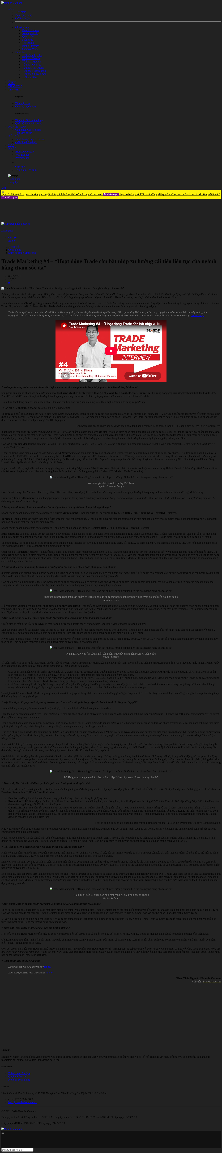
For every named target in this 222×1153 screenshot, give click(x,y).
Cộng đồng (14, 249)
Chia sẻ (12, 237)
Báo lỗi (12, 240)
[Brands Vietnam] (11, 2)
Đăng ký (13, 182)
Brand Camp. (197, 315)
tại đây (47, 966)
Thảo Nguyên (7, 231)
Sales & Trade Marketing (22, 252)
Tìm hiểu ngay (111, 194)
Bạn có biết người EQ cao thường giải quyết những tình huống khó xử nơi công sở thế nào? (59, 194)
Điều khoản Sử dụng (19, 1073)
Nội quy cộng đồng (19, 1079)
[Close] (2, 192)
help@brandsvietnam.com (22, 1102)
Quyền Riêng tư (17, 1076)
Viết (3, 187)
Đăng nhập (14, 178)
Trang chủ (13, 246)
